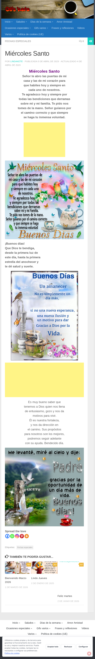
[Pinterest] (22, 536)
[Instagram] (17, 536)
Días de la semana (40, 21)
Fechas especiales (18, 41)
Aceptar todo (52, 647)
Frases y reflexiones (63, 28)
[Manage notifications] (89, 654)
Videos (81, 28)
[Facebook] (7, 536)
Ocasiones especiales (17, 28)
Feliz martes (65, 596)
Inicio (8, 21)
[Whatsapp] (12, 536)
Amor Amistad (64, 21)
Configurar (83, 647)
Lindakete (16, 61)
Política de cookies (12, 653)
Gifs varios (40, 28)
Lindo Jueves (39, 578)
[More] (26, 536)
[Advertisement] (44, 139)
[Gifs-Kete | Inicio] (17, 9)
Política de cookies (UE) (30, 34)
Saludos (20, 21)
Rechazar (68, 647)
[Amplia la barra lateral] (91, 41)
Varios (8, 34)
